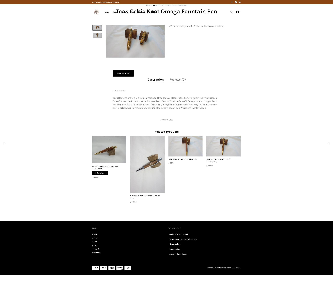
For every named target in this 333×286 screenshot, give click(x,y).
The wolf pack (214, 267)
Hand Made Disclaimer (178, 234)
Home (106, 12)
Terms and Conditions (177, 254)
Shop (124, 12)
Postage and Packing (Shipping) (182, 239)
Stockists (152, 12)
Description (155, 79)
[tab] (155, 80)
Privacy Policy (174, 244)
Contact (141, 12)
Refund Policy (174, 249)
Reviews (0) (177, 79)
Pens (171, 120)
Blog (132, 12)
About (115, 12)
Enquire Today (123, 73)
